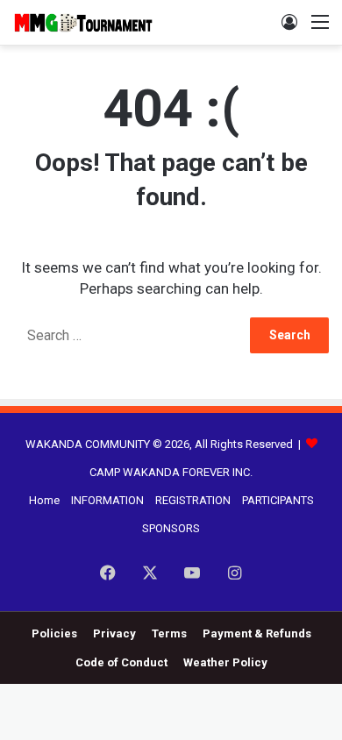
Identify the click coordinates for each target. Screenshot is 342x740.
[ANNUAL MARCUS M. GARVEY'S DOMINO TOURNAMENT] (83, 22)
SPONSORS (171, 528)
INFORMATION (107, 500)
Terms (169, 633)
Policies (54, 633)
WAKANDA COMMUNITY (87, 444)
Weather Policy (225, 662)
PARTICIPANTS (278, 500)
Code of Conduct (121, 662)
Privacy (114, 633)
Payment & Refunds (257, 633)
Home (44, 500)
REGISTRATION (193, 500)
